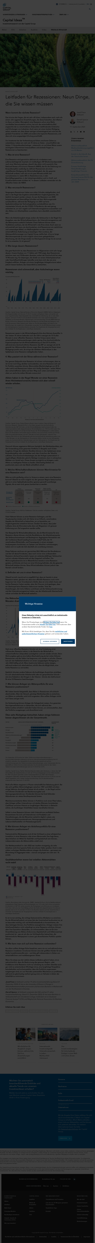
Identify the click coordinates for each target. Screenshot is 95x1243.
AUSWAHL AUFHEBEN (50, 641)
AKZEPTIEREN (67, 641)
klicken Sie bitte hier (51, 622)
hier (50, 627)
